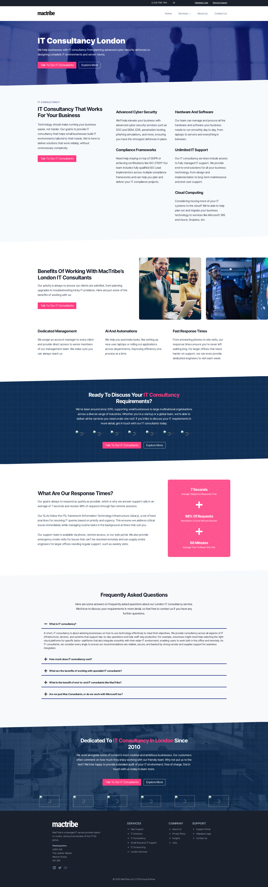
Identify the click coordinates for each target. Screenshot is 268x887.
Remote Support (220, 2)
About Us (202, 13)
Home (168, 13)
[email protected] (183, 2)
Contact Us (220, 13)
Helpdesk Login (201, 2)
